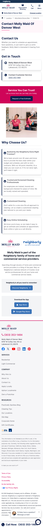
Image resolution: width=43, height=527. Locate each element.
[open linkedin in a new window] (24, 350)
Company (6, 369)
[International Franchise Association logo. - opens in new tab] (5, 430)
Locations (9, 18)
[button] (15, 13)
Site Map (5, 417)
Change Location (35, 13)
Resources (6, 400)
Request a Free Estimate (21, 99)
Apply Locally (7, 386)
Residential (6, 360)
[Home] (3, 18)
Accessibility (6, 480)
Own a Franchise (8, 394)
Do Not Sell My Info (8, 484)
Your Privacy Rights (11, 488)
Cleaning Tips (7, 409)
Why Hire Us (6, 374)
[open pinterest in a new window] (29, 350)
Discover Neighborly (20, 288)
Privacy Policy (6, 477)
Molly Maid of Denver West (22, 18)
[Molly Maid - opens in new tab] (11, 243)
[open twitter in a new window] (8, 350)
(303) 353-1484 (14, 78)
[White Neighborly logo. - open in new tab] (6, 1)
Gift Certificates (8, 425)
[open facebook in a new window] (3, 350)
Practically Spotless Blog (11, 405)
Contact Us (6, 382)
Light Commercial (8, 364)
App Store (23, 305)
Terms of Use (6, 473)
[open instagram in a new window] (18, 350)
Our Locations (7, 413)
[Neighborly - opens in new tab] (32, 243)
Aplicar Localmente (9, 390)
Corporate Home (8, 421)
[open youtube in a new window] (13, 350)
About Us (5, 378)
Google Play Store (23, 312)
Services (5, 355)
